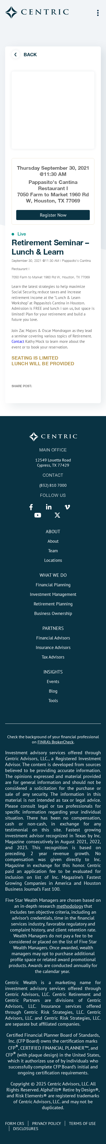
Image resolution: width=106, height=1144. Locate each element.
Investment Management (53, 594)
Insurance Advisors (53, 647)
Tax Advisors (53, 657)
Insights (53, 672)
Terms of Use (82, 1123)
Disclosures (25, 1128)
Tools (53, 700)
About (53, 531)
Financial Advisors (53, 638)
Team (53, 551)
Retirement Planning (53, 604)
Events (53, 681)
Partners (53, 628)
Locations (53, 560)
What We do (53, 575)
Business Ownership (53, 613)
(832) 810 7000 (53, 485)
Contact (18, 341)
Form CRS (14, 1123)
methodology (70, 906)
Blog (53, 691)
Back (30, 54)
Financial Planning (53, 585)
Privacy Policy (46, 1123)
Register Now (53, 215)
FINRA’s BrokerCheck (56, 741)
